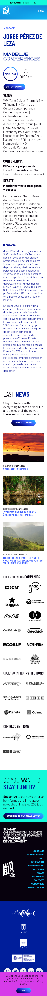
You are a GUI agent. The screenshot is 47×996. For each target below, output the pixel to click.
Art (41, 858)
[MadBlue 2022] (9, 875)
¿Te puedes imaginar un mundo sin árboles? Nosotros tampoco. (19, 513)
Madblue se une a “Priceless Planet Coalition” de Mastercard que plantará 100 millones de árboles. (23, 560)
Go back (10, 28)
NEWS (40, 873)
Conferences (35, 854)
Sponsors (37, 876)
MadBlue (38, 851)
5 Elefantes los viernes (15, 469)
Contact (39, 880)
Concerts (38, 869)
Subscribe (37, 884)
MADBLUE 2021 (36, 887)
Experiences (36, 865)
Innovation (37, 862)
